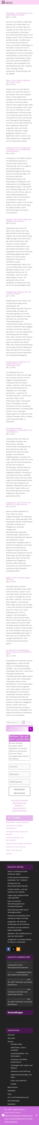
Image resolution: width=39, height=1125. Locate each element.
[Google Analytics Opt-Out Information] (3, 1115)
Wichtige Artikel (16, 1044)
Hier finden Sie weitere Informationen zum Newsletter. (19, 803)
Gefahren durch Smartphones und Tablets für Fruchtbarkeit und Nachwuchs (18, 150)
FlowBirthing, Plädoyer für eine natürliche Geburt (18, 293)
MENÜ (9, 2)
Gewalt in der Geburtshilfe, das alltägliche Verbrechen (18, 220)
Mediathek (11, 1091)
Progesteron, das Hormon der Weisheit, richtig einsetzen (18, 503)
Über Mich (11, 1038)
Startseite (11, 1035)
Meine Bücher (13, 1087)
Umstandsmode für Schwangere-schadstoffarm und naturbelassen (19, 430)
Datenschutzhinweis (19, 811)
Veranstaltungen (14, 1101)
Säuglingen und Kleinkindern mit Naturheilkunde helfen (19, 14)
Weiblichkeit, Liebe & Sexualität (17, 822)
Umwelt (9, 854)
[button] (8, 949)
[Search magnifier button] (30, 729)
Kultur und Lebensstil (14, 850)
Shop (9, 1094)
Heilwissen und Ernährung (15, 847)
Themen (11, 1042)
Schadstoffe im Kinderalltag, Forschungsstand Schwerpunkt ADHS (18, 652)
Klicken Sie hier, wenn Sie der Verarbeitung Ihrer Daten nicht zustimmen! (18, 1119)
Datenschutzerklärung (12, 1116)
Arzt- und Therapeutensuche (18, 1097)
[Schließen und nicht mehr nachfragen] (36, 1115)
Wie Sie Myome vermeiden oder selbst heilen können (19, 992)
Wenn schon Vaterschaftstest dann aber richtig (18, 81)
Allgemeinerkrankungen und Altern (19, 843)
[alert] (19, 1019)
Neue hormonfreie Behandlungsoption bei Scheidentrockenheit (16, 903)
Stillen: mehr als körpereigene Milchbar (18, 578)
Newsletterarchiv (19, 808)
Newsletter (11, 1104)
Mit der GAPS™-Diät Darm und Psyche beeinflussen (20, 982)
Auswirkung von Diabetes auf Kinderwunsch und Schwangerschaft (18, 364)
